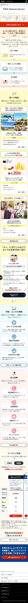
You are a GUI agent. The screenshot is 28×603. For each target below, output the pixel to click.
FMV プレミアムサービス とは (7, 18)
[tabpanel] (14, 276)
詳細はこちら (16, 516)
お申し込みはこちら (14, 557)
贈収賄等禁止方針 (5, 591)
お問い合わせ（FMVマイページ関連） (9, 581)
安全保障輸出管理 (5, 594)
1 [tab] (12, 301)
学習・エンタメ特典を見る (14, 365)
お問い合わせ (4, 597)
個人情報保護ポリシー (6, 587)
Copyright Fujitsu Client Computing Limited (14, 601)
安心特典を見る (14, 445)
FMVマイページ (4, 13)
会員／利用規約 (4, 578)
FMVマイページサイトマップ (7, 571)
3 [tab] (15, 301)
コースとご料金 (23, 18)
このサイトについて (5, 584)
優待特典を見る (14, 241)
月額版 (9, 463)
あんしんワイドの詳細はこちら (14, 294)
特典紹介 (17, 18)
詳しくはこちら (14, 540)
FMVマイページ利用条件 (6, 574)
